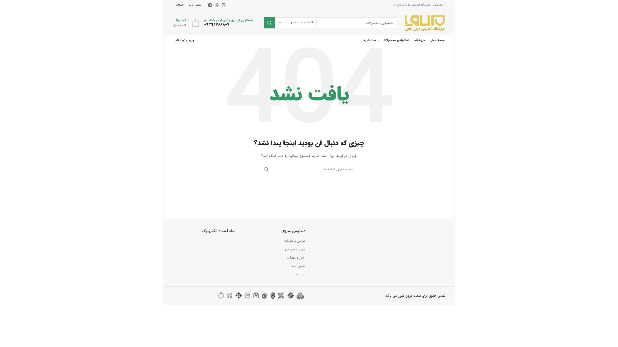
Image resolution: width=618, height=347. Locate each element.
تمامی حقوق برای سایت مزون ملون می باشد (415, 295)
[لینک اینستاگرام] (223, 5)
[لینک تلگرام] (209, 5)
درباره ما (300, 274)
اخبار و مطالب (296, 257)
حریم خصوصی (295, 249)
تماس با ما (298, 265)
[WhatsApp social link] (216, 5)
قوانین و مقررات (294, 240)
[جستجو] (269, 22)
